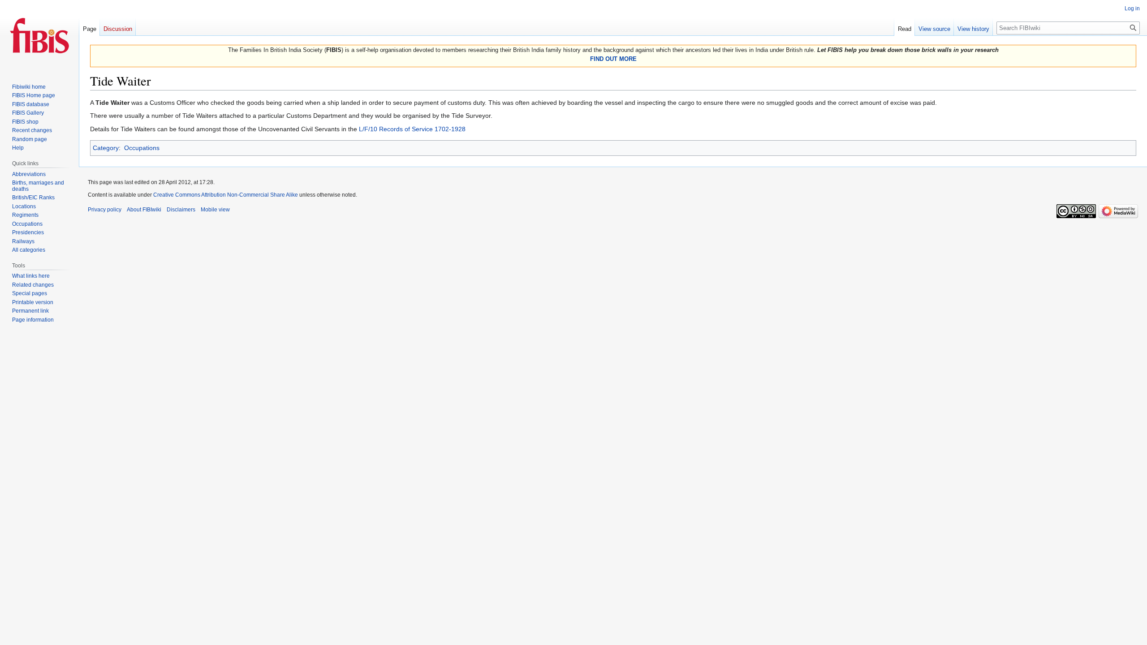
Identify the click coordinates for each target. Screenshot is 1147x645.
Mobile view (215, 209)
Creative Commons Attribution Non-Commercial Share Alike (225, 195)
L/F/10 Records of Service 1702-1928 (412, 129)
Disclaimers (181, 209)
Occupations (142, 147)
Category (106, 147)
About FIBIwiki (144, 209)
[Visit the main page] (39, 36)
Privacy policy (104, 209)
